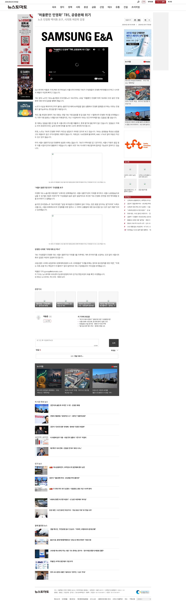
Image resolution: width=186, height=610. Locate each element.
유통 (118, 7)
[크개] (145, 20)
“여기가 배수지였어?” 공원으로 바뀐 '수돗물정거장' (95, 319)
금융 (94, 7)
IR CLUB (93, 599)
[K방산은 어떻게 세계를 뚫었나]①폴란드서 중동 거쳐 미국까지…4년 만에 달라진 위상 (137, 124)
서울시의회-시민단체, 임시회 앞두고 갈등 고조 (93, 321)
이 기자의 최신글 (84, 317)
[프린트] (135, 20)
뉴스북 (48, 321)
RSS (126, 599)
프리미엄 (136, 7)
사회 (78, 7)
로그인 (170, 1)
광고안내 (72, 599)
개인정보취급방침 (82, 599)
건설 (126, 7)
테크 (110, 7)
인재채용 (64, 599)
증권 (86, 7)
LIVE (143, 2)
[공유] (139, 20)
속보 (54, 7)
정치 (62, 7)
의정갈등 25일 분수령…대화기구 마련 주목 (92, 324)
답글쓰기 (128, 20)
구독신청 (132, 599)
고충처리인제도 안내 (104, 599)
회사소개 (57, 599)
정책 (70, 7)
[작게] (149, 20)
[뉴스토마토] (17, 7)
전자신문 (150, 1)
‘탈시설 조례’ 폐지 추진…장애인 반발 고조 (92, 326)
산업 (102, 7)
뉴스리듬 (128, 61)
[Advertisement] (161, 41)
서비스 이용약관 (118, 599)
